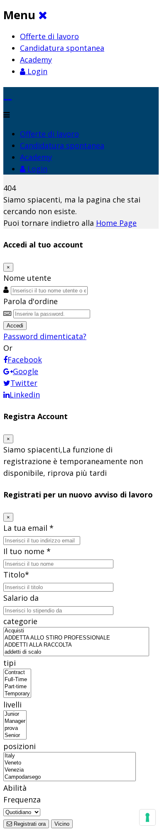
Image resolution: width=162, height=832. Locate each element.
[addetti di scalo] (76, 652)
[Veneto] (69, 763)
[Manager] (15, 721)
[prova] (15, 728)
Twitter (23, 383)
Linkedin (25, 395)
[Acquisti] (76, 631)
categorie (20, 621)
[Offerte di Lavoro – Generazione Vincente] (7, 92)
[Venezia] (69, 770)
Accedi (15, 325)
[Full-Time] (17, 679)
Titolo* (16, 575)
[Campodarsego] (69, 777)
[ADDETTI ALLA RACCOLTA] (76, 645)
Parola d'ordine (30, 301)
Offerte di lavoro (49, 36)
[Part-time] (17, 686)
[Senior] (15, 735)
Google (25, 371)
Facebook (24, 360)
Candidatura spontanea (62, 48)
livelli (12, 705)
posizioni (19, 746)
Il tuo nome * (27, 551)
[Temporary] (17, 693)
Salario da (21, 598)
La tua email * (28, 528)
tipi (9, 663)
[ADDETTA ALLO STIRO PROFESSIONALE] (76, 638)
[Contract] (17, 672)
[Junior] (15, 714)
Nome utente (27, 278)
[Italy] (69, 756)
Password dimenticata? (44, 336)
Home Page (116, 223)
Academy (36, 60)
